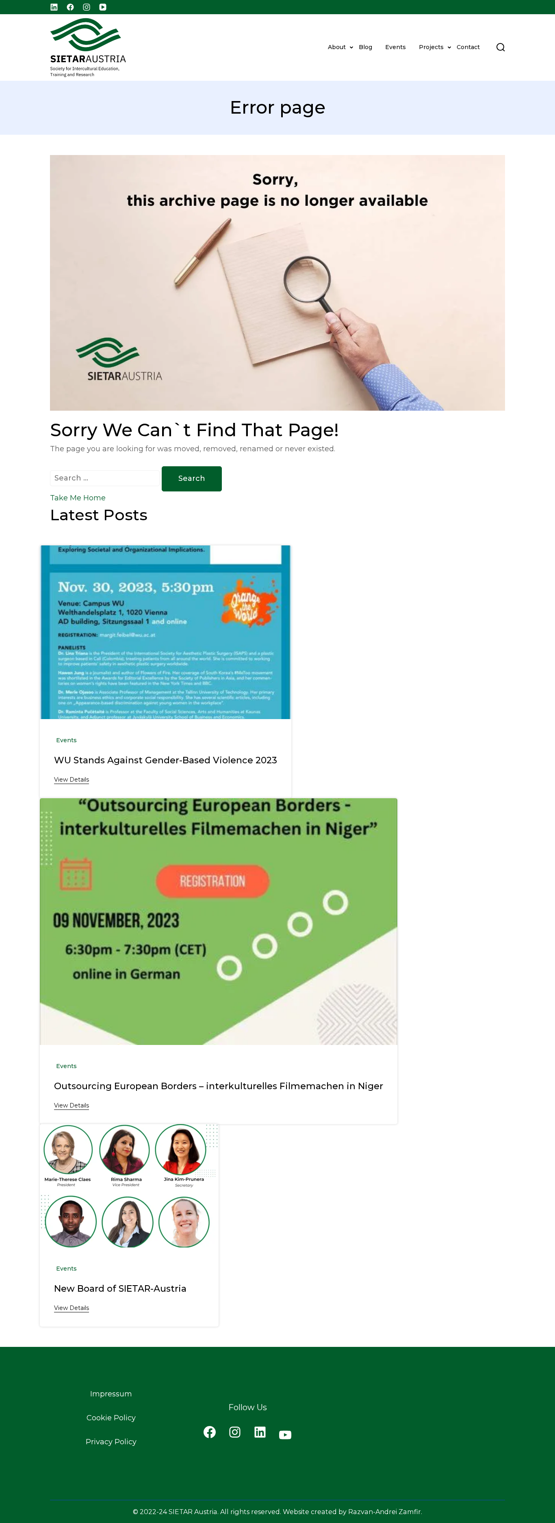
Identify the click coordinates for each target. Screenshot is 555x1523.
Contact (468, 47)
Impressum (111, 1393)
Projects (431, 47)
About (337, 47)
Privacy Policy (111, 1441)
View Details (71, 779)
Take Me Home (78, 497)
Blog (365, 47)
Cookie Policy (111, 1417)
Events (395, 47)
